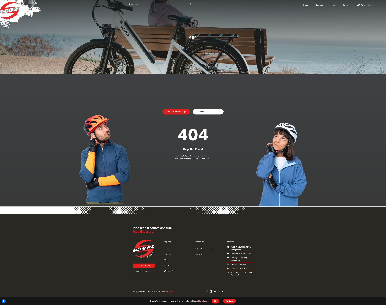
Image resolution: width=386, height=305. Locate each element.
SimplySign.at (172, 292)
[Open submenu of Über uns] (190, 254)
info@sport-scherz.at (239, 268)
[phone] (223, 292)
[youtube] (215, 292)
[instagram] (211, 292)
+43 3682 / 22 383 (238, 264)
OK (215, 301)
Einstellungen (203, 301)
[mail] (219, 292)
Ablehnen (229, 301)
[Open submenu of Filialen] (190, 259)
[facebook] (207, 292)
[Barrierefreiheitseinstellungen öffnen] (4, 301)
